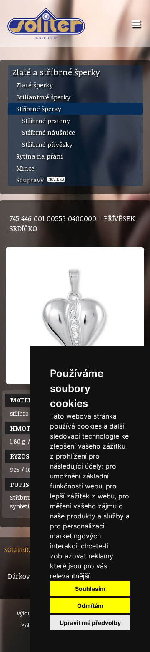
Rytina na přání (39, 156)
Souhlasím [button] (90, 588)
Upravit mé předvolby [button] (90, 622)
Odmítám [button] (90, 605)
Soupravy (40, 180)
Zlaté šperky (34, 85)
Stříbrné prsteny (46, 121)
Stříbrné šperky (38, 108)
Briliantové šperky (43, 97)
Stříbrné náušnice (48, 132)
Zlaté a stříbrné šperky (56, 72)
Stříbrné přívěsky (47, 144)
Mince (25, 168)
